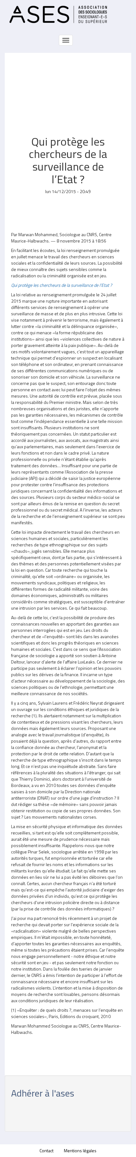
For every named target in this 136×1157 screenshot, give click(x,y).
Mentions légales (80, 1150)
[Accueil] (58, 14)
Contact (46, 1150)
